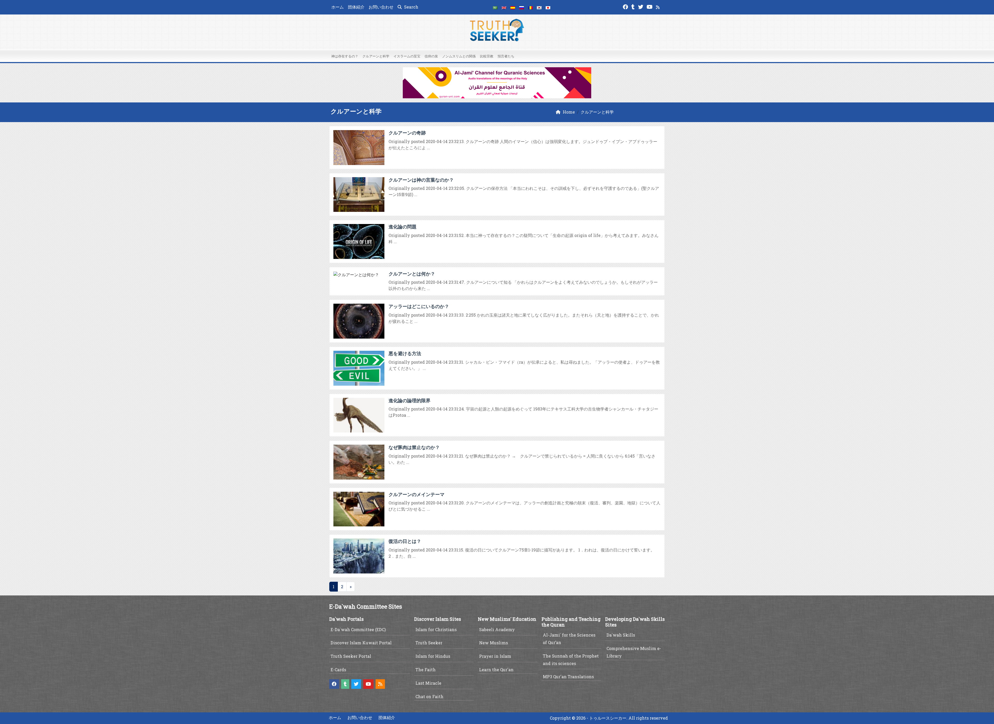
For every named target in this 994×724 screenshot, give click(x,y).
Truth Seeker (428, 642)
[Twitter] (641, 6)
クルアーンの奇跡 (407, 133)
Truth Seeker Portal (351, 656)
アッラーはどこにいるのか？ (419, 306)
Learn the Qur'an (496, 669)
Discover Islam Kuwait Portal (361, 642)
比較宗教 (486, 56)
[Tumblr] (633, 6)
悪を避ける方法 (405, 353)
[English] (504, 7)
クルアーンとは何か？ (412, 274)
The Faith (425, 669)
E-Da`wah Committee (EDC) (358, 629)
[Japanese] (548, 7)
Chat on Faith (429, 696)
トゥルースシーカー (607, 718)
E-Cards (338, 669)
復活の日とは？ (405, 541)
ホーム (337, 7)
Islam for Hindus (432, 656)
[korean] (539, 7)
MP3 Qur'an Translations (568, 676)
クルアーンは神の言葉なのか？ (421, 180)
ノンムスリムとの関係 (459, 56)
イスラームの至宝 (406, 56)
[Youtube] (650, 6)
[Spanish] (512, 7)
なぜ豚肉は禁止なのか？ (414, 447)
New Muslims (493, 642)
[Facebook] (626, 6)
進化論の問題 (402, 226)
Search (410, 7)
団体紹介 (356, 7)
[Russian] (521, 7)
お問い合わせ (381, 7)
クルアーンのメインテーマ (416, 494)
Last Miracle (428, 683)
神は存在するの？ (344, 56)
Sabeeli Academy (497, 629)
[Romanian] (530, 7)
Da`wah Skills (620, 635)
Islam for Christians (436, 629)
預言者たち (506, 56)
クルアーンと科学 (375, 56)
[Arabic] (495, 7)
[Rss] (658, 6)
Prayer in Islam (495, 656)
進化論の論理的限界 (409, 400)
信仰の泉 (431, 56)
